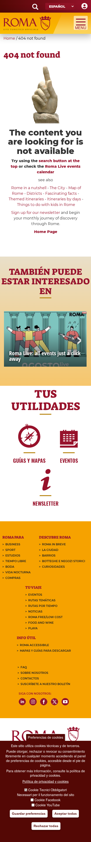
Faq (24, 667)
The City (57, 188)
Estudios (12, 555)
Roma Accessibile (34, 645)
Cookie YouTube (47, 805)
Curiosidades (53, 566)
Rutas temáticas (42, 600)
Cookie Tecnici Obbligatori (47, 789)
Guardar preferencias (29, 813)
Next (78, 341)
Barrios (49, 555)
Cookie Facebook (47, 799)
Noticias (35, 611)
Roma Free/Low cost (45, 617)
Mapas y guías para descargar (45, 650)
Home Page (45, 232)
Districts (34, 193)
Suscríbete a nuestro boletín (45, 684)
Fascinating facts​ (61, 193)
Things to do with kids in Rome (46, 204)
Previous (12, 341)
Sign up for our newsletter (36, 212)
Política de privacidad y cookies (45, 781)
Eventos (35, 594)
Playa (33, 628)
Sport (10, 550)
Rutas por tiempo (42, 606)
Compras (13, 578)
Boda (9, 566)
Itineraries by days (64, 199)
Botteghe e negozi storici (63, 561)
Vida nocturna (18, 572)
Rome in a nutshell (28, 188)
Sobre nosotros (34, 673)
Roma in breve (54, 544)
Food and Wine (41, 622)
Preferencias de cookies (45, 737)
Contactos (30, 678)
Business (12, 544)
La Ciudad (50, 550)
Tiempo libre (15, 561)
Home (9, 38)
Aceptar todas (65, 813)
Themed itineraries (26, 199)
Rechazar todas (46, 826)
